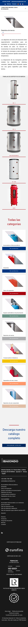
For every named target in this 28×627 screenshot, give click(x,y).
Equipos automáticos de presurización (11, 490)
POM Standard (22, 620)
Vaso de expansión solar (7, 506)
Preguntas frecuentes (6, 520)
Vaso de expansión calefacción (9, 508)
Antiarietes (4, 486)
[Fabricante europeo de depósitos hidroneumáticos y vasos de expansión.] (10, 8)
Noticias (3, 522)
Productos (3, 518)
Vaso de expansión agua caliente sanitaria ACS (13, 510)
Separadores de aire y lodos (8, 496)
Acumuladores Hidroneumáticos (9, 484)
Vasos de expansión (6, 488)
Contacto (3, 524)
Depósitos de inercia (6, 492)
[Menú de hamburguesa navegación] (25, 8)
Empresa (3, 516)
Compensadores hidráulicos (8, 494)
